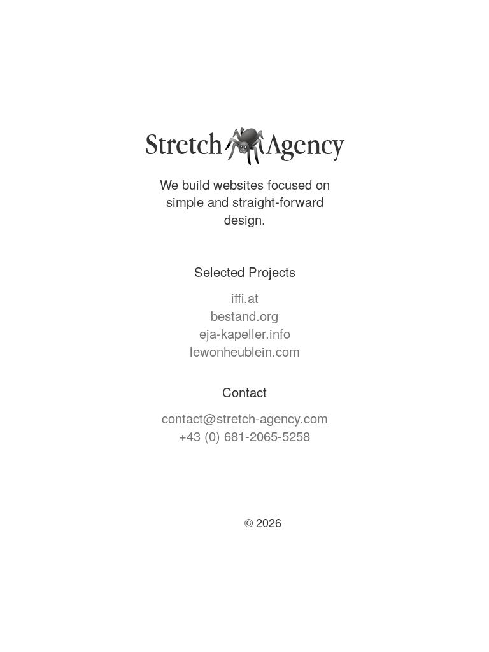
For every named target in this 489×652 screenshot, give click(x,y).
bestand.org (244, 315)
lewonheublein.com (245, 351)
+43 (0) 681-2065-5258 (244, 436)
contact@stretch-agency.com (245, 418)
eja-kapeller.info (244, 333)
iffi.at (245, 297)
